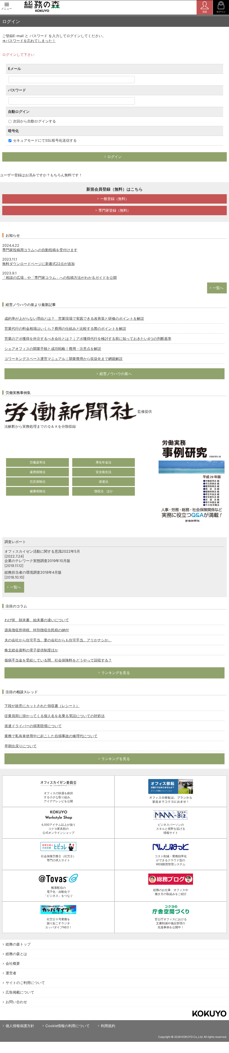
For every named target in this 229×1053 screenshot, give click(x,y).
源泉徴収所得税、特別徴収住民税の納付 (36, 630)
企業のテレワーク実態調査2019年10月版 (37, 560)
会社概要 (13, 963)
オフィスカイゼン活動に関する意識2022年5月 (42, 551)
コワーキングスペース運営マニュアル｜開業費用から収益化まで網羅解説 (63, 358)
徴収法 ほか (103, 491)
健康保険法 (37, 491)
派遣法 (103, 481)
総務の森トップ (18, 944)
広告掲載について (20, 992)
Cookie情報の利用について (67, 1026)
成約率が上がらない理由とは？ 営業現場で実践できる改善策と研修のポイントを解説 (74, 318)
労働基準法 (37, 462)
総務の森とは (16, 954)
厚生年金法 (103, 462)
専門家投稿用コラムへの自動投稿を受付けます (39, 250)
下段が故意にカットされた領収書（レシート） (42, 705)
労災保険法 (37, 481)
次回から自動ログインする (34, 121)
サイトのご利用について (25, 982)
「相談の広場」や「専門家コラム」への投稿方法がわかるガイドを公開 (59, 277)
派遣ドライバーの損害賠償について (33, 726)
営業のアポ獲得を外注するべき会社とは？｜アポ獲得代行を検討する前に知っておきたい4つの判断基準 (87, 338)
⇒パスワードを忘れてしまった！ (29, 40)
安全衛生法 (103, 472)
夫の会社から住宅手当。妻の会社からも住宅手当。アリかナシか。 (58, 640)
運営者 (11, 973)
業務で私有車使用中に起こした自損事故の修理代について (51, 736)
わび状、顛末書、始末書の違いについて (36, 620)
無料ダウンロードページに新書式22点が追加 (38, 263)
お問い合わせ (16, 1002)
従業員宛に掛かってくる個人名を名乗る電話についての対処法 (54, 716)
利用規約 (108, 1026)
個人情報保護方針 (20, 1026)
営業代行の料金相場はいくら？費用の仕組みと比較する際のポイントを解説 (65, 328)
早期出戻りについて (20, 746)
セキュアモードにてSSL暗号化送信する (44, 140)
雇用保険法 (37, 472)
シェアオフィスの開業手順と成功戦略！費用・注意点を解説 (52, 348)
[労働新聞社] (70, 411)
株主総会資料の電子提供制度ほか (31, 650)
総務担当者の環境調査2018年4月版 (32, 572)
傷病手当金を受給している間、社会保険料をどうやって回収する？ (58, 660)
